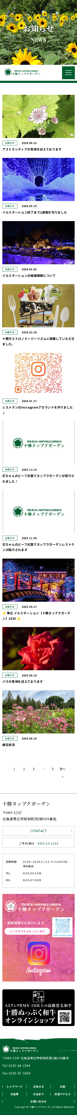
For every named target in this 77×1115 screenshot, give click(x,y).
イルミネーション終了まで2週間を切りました (34, 212)
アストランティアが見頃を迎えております (32, 149)
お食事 (14, 1094)
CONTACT (38, 831)
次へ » (62, 773)
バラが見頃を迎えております (22, 681)
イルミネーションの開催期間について (29, 275)
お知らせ (9, 142)
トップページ (14, 1086)
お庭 (62, 1086)
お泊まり (38, 1094)
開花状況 (8, 745)
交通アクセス (63, 1094)
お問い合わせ (38, 1101)
